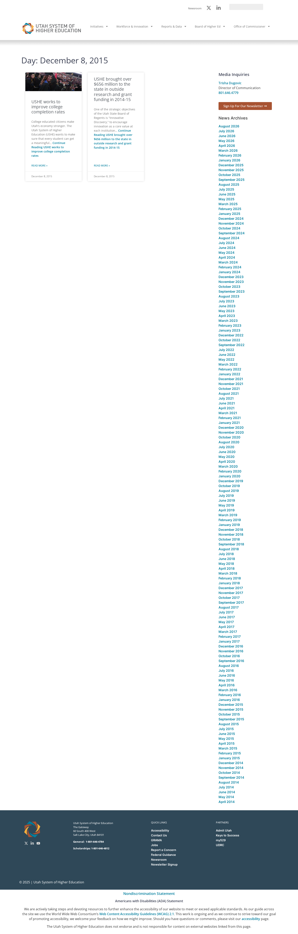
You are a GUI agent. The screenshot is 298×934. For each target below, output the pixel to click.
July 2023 (226, 301)
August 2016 (229, 666)
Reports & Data (171, 26)
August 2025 (229, 184)
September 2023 (231, 291)
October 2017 (229, 598)
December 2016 (231, 646)
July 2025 (226, 189)
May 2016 (226, 680)
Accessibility (160, 830)
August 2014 (229, 782)
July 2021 (226, 398)
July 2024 (226, 243)
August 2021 (229, 393)
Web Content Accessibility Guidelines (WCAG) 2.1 (136, 914)
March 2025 (228, 204)
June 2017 (227, 617)
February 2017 (230, 636)
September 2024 (232, 233)
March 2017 (228, 632)
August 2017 (229, 607)
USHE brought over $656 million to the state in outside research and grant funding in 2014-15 (113, 89)
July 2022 (226, 350)
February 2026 (230, 155)
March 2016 (228, 690)
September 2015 (231, 719)
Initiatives (96, 26)
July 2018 (226, 554)
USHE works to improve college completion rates (48, 107)
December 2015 (231, 705)
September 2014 (231, 777)
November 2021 (231, 384)
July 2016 (226, 671)
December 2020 (231, 427)
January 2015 (229, 758)
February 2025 (230, 209)
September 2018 (231, 544)
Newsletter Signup (164, 864)
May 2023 (226, 311)
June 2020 (227, 452)
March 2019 (228, 515)
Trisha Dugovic (230, 83)
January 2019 (229, 525)
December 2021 (231, 379)
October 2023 (229, 287)
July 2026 (226, 131)
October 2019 (229, 486)
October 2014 (229, 773)
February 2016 (230, 695)
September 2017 (231, 602)
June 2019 (227, 500)
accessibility (251, 919)
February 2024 (230, 267)
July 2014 (226, 787)
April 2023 (227, 316)
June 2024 (227, 248)
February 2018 (230, 578)
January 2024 (229, 272)
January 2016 (229, 700)
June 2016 (227, 675)
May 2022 (226, 359)
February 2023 (230, 325)
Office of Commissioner (249, 26)
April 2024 (227, 257)
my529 (221, 840)
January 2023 (229, 330)
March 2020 (228, 466)
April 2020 (227, 462)
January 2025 (229, 214)
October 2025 (229, 175)
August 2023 (229, 296)
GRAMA (156, 840)
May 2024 (227, 253)
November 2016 (231, 651)
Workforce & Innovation (132, 26)
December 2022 (231, 335)
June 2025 (227, 194)
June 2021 (227, 403)
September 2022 (231, 345)
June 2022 (227, 355)
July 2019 (226, 496)
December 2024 (231, 218)
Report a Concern (163, 850)
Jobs (154, 845)
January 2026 (229, 160)
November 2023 (231, 282)
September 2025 (231, 180)
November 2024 (231, 223)
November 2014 (231, 768)
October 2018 (229, 539)
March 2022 (228, 364)
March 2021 (228, 413)
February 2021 (230, 418)
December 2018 (231, 530)
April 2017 (226, 627)
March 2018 (228, 573)
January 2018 (229, 583)
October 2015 (229, 714)
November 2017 (231, 593)
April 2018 (227, 568)
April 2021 (227, 408)
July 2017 (226, 612)
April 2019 (227, 510)
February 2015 (230, 753)
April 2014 (227, 802)
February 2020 (230, 471)
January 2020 (229, 476)
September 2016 (231, 661)
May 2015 (226, 739)
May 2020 (227, 457)
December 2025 (231, 165)
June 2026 (227, 136)
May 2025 (226, 199)
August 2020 (229, 442)
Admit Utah (224, 830)
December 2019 (231, 481)
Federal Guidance (163, 854)
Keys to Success (227, 835)
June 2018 (227, 559)
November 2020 (231, 432)
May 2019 (226, 505)
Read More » (39, 165)
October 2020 (229, 437)
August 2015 (229, 724)
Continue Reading (113, 139)
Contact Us (159, 835)
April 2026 (227, 146)
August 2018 (229, 549)
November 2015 (231, 709)
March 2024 (228, 262)
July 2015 (226, 729)
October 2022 (229, 340)
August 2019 (229, 491)
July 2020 (226, 447)
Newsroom (159, 859)
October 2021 (229, 389)
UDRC (220, 845)
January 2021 (229, 423)
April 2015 (227, 743)
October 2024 (229, 228)
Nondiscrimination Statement (149, 893)
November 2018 (231, 534)
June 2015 (227, 734)
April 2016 (227, 685)
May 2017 (226, 622)
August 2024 (229, 238)
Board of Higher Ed (208, 26)
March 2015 (228, 748)
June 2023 (227, 306)
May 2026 (226, 141)
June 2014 (227, 792)
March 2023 (228, 321)
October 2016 (229, 656)
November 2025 (231, 170)
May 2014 (226, 797)
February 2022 (230, 369)
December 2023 (231, 277)
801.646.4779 (228, 93)
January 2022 (229, 374)
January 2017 (229, 641)
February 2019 (230, 520)
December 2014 (231, 763)
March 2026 (228, 150)
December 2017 (231, 588)
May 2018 (226, 564)
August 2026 (229, 126)
